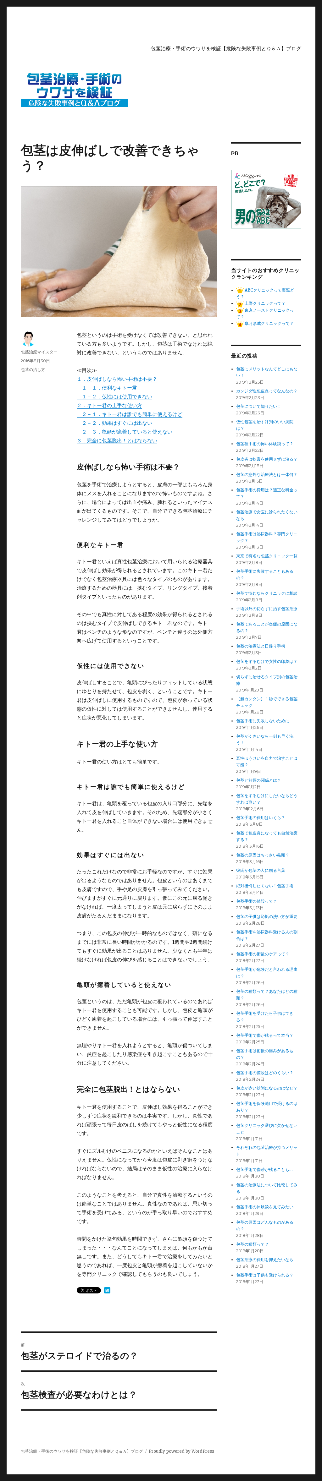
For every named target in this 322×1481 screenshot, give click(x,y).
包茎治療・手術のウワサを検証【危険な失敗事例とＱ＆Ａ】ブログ (226, 49)
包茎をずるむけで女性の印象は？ (266, 661)
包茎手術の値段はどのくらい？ (264, 1072)
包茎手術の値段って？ (256, 901)
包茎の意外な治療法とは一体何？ (266, 474)
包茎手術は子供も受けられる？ (264, 1275)
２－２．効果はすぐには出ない (114, 423)
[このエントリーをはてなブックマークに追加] (107, 1290)
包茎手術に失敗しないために (262, 721)
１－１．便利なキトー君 (107, 388)
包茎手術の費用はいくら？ (260, 817)
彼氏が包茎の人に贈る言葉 (260, 870)
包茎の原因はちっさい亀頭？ (262, 855)
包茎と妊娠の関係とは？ (258, 780)
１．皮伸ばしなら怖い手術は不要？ (117, 379)
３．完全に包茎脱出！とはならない (117, 440)
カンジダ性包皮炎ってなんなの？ (266, 391)
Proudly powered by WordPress (181, 1451)
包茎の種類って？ (252, 1244)
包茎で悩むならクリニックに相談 (266, 593)
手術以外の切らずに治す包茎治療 (266, 608)
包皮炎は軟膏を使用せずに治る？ (266, 459)
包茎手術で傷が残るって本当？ (264, 1035)
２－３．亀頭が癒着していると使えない (124, 432)
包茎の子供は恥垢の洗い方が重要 (266, 916)
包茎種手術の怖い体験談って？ (264, 443)
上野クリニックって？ (265, 303)
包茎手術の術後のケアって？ (262, 954)
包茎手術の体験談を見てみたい (264, 1207)
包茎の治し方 (33, 369)
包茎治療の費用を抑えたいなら (264, 1259)
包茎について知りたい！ (258, 406)
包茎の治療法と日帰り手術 (260, 646)
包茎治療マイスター (39, 351)
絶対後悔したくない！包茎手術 (264, 885)
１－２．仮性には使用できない (114, 396)
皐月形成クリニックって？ (269, 323)
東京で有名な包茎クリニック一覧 (266, 556)
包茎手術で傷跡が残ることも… (264, 1169)
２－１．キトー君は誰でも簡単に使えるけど (129, 414)
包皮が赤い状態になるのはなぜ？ (266, 1088)
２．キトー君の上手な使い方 (109, 405)
